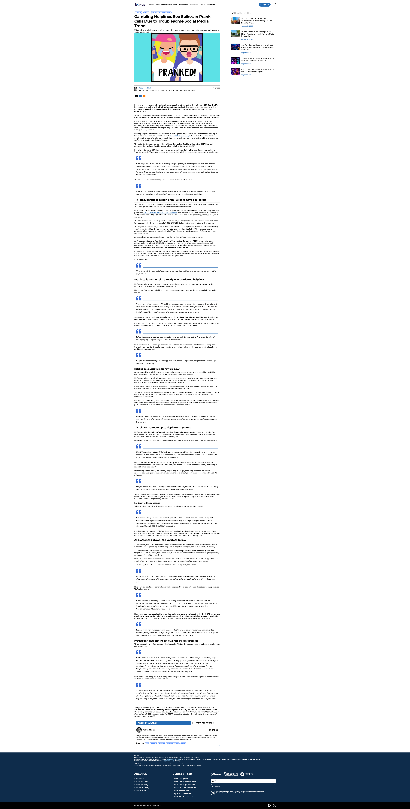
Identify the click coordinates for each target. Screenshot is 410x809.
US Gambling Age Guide (184, 785)
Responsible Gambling (161, 12)
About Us (140, 779)
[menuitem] (243, 786)
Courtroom (153, 743)
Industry (183, 743)
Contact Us (141, 791)
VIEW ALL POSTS (204, 723)
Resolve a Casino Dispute (185, 788)
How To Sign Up (181, 779)
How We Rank (142, 782)
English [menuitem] (217, 786)
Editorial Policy (142, 788)
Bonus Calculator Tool (183, 797)
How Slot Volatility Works (185, 782)
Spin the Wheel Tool (183, 794)
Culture (138, 12)
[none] (243, 786)
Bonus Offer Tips (181, 791)
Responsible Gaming (173, 759)
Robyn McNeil (145, 88)
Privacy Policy (142, 785)
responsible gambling (179, 136)
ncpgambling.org (168, 760)
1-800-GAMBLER (240, 791)
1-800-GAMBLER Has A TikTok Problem (160, 213)
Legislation (162, 743)
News (146, 12)
